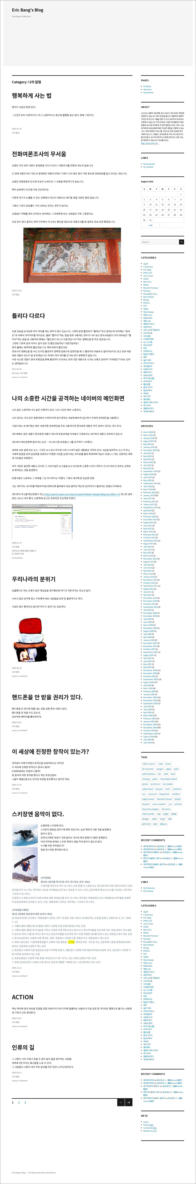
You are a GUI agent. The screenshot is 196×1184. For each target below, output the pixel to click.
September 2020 (150, 471)
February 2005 (149, 718)
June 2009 (147, 622)
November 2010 (150, 600)
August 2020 (148, 474)
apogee (160, 768)
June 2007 (147, 661)
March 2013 (148, 573)
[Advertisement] (98, 43)
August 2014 (148, 543)
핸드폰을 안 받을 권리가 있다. (47, 697)
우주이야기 (147, 381)
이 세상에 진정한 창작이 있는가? (50, 751)
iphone (145, 783)
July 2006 (147, 685)
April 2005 (147, 712)
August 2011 (148, 588)
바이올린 (145, 819)
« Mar (150, 225)
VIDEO (146, 308)
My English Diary (150, 293)
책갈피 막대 (19, 553)
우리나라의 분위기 (34, 579)
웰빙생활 (146, 384)
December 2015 (150, 519)
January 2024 (149, 447)
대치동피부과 (148, 846)
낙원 (158, 814)
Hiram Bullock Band (168, 778)
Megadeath (164, 794)
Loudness (177, 789)
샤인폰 (162, 819)
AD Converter (148, 768)
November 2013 (150, 558)
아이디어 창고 (148, 363)
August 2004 (148, 736)
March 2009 (148, 625)
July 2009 (147, 619)
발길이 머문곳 (148, 354)
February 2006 (149, 691)
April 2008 (147, 637)
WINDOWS (147, 318)
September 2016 (150, 507)
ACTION (22, 997)
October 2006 (149, 676)
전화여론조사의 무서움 (39, 154)
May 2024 (147, 444)
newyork (146, 804)
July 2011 (147, 591)
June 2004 (147, 742)
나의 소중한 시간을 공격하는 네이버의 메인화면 (68, 398)
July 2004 (147, 739)
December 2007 (150, 643)
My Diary (15, 373)
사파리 (154, 819)
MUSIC (146, 284)
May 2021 (147, 468)
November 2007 (150, 646)
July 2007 (147, 658)
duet (173, 773)
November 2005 (150, 700)
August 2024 (148, 441)
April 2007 (147, 667)
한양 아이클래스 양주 (151, 858)
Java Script (148, 275)
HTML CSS (147, 272)
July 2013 (147, 564)
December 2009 (150, 613)
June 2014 (147, 549)
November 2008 (150, 628)
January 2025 (149, 438)
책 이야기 (147, 405)
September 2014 (150, 540)
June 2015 (147, 525)
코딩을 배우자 (148, 411)
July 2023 (147, 453)
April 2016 (147, 510)
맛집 (145, 348)
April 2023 (147, 459)
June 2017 (147, 498)
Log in (146, 1121)
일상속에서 (147, 390)
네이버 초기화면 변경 (20, 550)
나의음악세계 (148, 339)
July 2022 (147, 465)
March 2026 (148, 432)
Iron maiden (168, 783)
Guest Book (148, 92)
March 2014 (148, 555)
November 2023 (150, 450)
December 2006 (150, 670)
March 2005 (148, 715)
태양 (155, 824)
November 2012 (150, 579)
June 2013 (147, 567)
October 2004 (149, 730)
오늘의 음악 (147, 375)
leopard (159, 789)
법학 (145, 357)
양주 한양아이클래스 (151, 852)
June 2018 (147, 486)
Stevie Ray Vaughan (150, 809)
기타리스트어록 (148, 814)
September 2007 (150, 652)
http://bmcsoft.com (149, 143)
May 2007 (147, 664)
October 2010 (149, 603)
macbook (153, 794)
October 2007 (149, 649)
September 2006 (150, 679)
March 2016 (148, 513)
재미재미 (146, 399)
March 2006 (148, 688)
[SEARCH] (181, 241)
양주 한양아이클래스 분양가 (154, 864)
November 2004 (150, 727)
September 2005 (150, 703)
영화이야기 (147, 372)
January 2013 (149, 576)
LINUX (145, 278)
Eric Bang (147, 269)
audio (176, 768)
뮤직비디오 (147, 351)
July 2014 (147, 546)
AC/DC (168, 763)
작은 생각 (147, 396)
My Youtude (148, 167)
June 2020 (147, 477)
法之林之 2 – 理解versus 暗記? (169, 846)
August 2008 (148, 631)
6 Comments (17, 557)
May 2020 (147, 480)
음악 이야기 (147, 387)
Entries (148, 1124)
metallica (176, 794)
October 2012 (149, 582)
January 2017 (149, 504)
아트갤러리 (147, 366)
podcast (178, 804)
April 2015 (147, 528)
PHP (145, 305)
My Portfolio (148, 296)
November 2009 (150, 616)
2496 (161, 763)
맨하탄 (173, 814)
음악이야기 (146, 824)
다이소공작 (147, 345)
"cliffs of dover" (149, 763)
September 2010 (150, 606)
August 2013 (148, 561)
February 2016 (149, 516)
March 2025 (148, 435)
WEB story (147, 315)
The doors (166, 809)
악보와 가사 (147, 369)
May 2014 (147, 552)
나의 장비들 (147, 333)
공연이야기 (147, 327)
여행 (169, 819)
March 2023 (148, 462)
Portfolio (147, 86)
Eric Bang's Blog (27, 10)
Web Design (148, 311)
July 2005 (147, 706)
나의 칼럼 (15, 132)
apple (145, 263)
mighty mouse (148, 799)
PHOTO (146, 302)
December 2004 (150, 724)
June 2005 (147, 709)
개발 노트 (147, 321)
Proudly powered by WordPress (42, 1172)
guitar (155, 778)
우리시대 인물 (148, 378)
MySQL (146, 299)
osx (170, 804)
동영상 (165, 814)
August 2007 (148, 655)
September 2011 (150, 585)
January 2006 (149, 694)
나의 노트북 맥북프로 (151, 330)
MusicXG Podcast (150, 287)
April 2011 (147, 594)
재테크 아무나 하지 (150, 402)
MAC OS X (147, 281)
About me (147, 89)
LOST (167, 789)
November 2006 (150, 673)
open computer (159, 804)
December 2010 (150, 597)
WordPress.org (149, 1130)
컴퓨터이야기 (148, 408)
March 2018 (148, 489)
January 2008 (149, 640)
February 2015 (149, 534)
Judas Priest (147, 789)
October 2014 (149, 537)
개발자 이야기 (148, 324)
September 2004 (150, 733)
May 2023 (147, 456)
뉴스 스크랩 (147, 342)
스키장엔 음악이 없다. (38, 814)
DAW (166, 773)
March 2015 (148, 531)
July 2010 (147, 610)
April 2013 (147, 570)
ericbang (146, 778)
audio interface (148, 773)
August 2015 (148, 522)
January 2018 (149, 495)
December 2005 (150, 697)
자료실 (146, 393)
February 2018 (149, 492)
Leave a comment (19, 377)
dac (159, 773)
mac (144, 794)
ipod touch (155, 783)
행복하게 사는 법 (32, 95)
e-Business (148, 266)
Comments (150, 1127)
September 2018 (150, 483)
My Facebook (149, 163)
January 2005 (149, 721)
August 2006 (148, 682)
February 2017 (149, 501)
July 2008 (147, 634)
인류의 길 (23, 1047)
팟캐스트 (163, 824)
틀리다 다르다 (28, 315)
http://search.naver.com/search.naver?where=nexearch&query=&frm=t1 (82, 494)
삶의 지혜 (147, 360)
